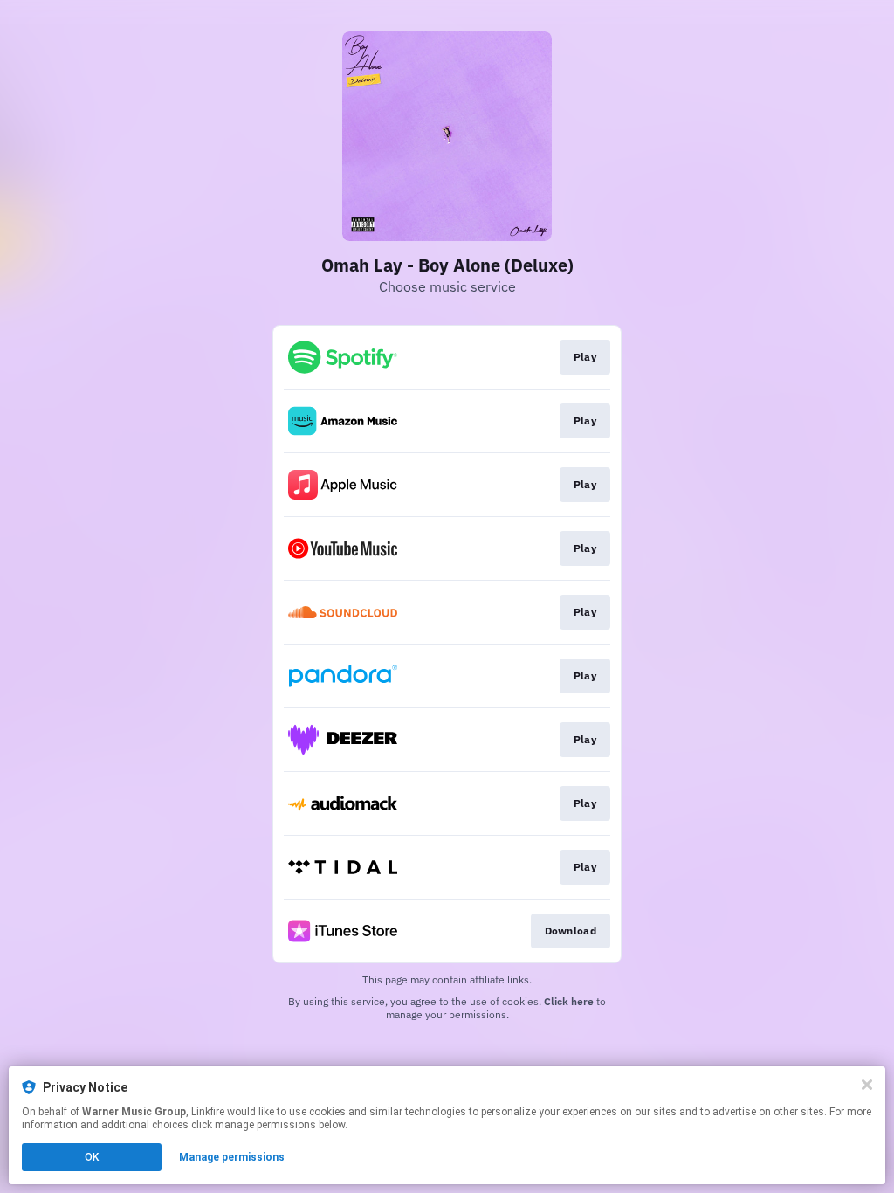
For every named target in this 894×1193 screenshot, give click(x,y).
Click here (569, 1001)
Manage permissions (232, 1157)
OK (92, 1157)
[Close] (867, 1085)
